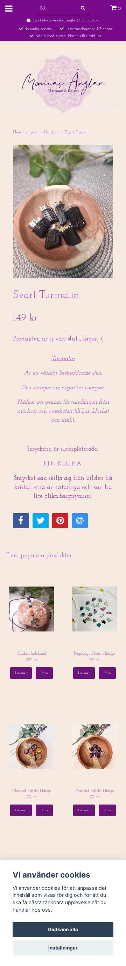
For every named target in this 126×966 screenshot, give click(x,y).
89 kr (94, 660)
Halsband (52, 132)
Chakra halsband (31, 653)
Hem (17, 132)
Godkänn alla (63, 929)
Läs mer (21, 673)
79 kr (31, 797)
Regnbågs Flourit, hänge (94, 653)
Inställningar (63, 948)
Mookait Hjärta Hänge (31, 791)
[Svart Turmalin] (63, 211)
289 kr (31, 660)
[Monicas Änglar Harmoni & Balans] (63, 84)
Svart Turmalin (78, 132)
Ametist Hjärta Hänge (94, 791)
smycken (33, 132)
